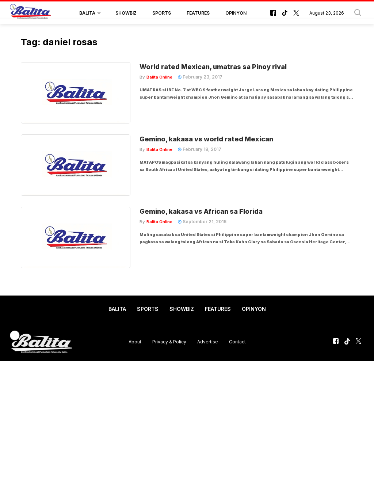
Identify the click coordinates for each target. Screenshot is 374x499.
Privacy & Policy (169, 341)
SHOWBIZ (126, 13)
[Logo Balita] (30, 13)
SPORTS (161, 13)
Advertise (207, 341)
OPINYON (236, 13)
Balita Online (159, 77)
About (135, 341)
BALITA (87, 13)
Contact (237, 341)
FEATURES (198, 13)
